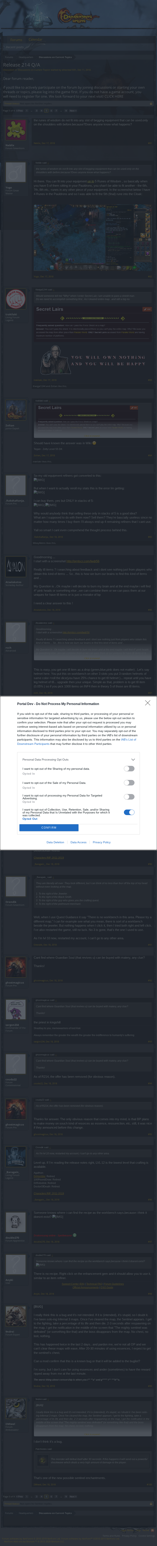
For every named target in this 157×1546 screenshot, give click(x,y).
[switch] (129, 768)
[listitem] (78, 759)
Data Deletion (55, 842)
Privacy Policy (102, 842)
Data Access (78, 842)
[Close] (149, 704)
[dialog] (78, 773)
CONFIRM (49, 827)
